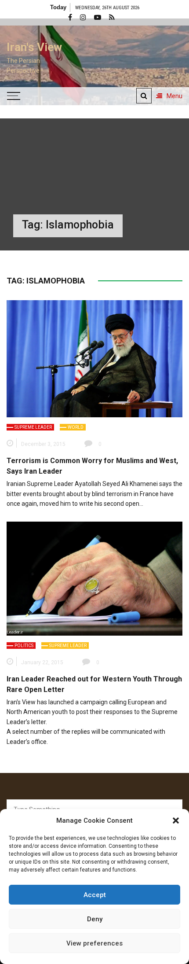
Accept (95, 895)
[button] (175, 820)
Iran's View (34, 47)
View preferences (94, 943)
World (76, 427)
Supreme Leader (33, 427)
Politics (24, 645)
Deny (94, 919)
